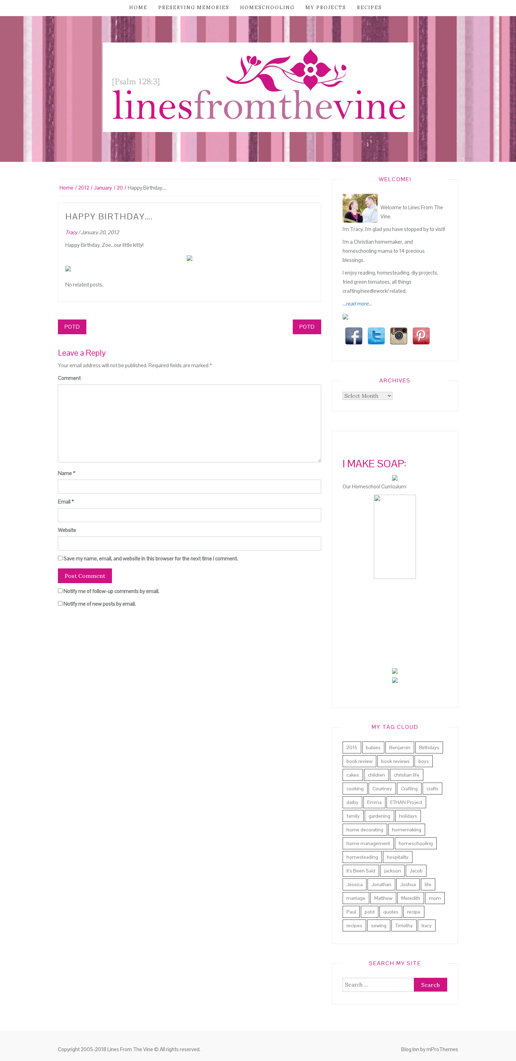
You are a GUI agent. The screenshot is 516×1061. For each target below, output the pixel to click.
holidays (408, 816)
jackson (392, 871)
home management (368, 843)
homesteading (362, 857)
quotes (390, 912)
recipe (414, 912)
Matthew (383, 898)
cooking (355, 788)
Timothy (404, 925)
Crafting (409, 788)
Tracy (71, 232)
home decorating (364, 829)
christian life (406, 775)
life (428, 884)
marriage (355, 898)
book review (359, 761)
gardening (379, 816)
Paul (351, 912)
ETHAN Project (406, 802)
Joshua (408, 884)
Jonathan (381, 884)
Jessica (354, 884)
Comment (69, 378)
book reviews (395, 761)
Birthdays (429, 747)
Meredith (410, 898)
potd (370, 912)
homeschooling (267, 7)
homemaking (406, 829)
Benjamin (399, 747)
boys (423, 761)
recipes (369, 7)
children (376, 775)
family (353, 816)
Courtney (382, 788)
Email (66, 501)
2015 (351, 747)
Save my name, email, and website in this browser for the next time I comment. (151, 558)
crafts (432, 788)
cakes (352, 775)
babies (373, 747)
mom (435, 898)
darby (352, 802)
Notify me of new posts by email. (100, 603)
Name (66, 473)
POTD (72, 326)
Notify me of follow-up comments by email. (111, 591)
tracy (427, 925)
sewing (378, 925)
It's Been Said (360, 871)
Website (67, 530)
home (138, 7)
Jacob (416, 871)
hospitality (398, 857)
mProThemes (442, 1049)
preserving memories (193, 7)
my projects (325, 7)
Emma (374, 802)
